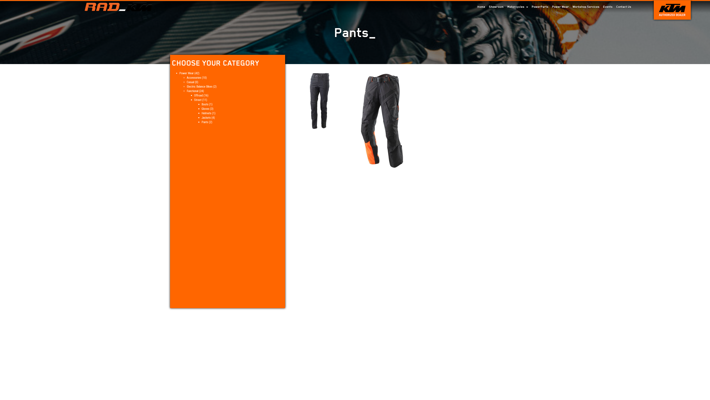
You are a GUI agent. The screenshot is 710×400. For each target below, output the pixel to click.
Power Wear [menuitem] (560, 7)
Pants (205, 122)
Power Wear (186, 73)
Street (198, 100)
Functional (192, 91)
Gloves (205, 109)
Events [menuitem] (608, 7)
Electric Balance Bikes (199, 86)
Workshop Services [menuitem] (586, 7)
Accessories (194, 77)
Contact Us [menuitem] (623, 7)
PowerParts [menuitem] (540, 7)
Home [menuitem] (481, 7)
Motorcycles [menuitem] (515, 7)
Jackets (206, 117)
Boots (205, 104)
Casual (190, 82)
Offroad (198, 95)
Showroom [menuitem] (496, 7)
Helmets (206, 113)
